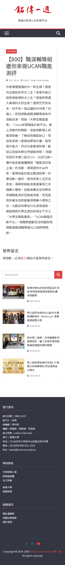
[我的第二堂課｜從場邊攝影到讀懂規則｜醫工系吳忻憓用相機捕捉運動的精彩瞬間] (13, 345)
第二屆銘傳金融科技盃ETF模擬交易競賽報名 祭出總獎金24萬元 (43, 366)
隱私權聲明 (8, 513)
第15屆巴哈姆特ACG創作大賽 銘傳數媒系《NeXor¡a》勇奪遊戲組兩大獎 (43, 316)
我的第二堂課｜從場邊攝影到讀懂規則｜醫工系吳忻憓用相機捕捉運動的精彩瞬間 (43, 341)
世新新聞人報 (10, 472)
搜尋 (58, 274)
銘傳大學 (7, 487)
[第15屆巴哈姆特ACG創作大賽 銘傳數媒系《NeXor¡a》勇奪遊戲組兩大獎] (13, 320)
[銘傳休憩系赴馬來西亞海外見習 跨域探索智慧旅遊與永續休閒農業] (13, 295)
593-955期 (11, 51)
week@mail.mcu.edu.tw (23, 449)
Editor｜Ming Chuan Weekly (36, 80)
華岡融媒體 (8, 476)
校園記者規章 (10, 517)
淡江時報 (7, 480)
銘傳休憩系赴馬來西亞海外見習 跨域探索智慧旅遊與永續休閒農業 (43, 291)
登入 (24, 258)
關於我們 (7, 522)
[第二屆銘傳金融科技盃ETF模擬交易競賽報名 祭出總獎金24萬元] (13, 370)
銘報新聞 (7, 491)
